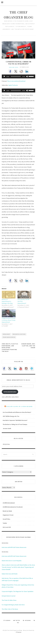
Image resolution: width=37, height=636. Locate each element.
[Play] (4, 76)
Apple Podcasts (13, 85)
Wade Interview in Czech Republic (12, 560)
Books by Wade (7, 511)
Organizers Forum (8, 515)
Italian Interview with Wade (9, 574)
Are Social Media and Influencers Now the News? (17, 412)
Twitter (5, 523)
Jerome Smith (7, 428)
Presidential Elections (19, 334)
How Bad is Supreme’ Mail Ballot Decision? (15, 420)
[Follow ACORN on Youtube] (20, 368)
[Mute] (27, 76)
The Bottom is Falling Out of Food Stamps (15, 424)
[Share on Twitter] (15, 71)
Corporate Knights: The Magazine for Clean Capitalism (17, 591)
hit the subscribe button (10, 392)
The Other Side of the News (10, 609)
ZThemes (18, 632)
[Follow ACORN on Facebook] (4, 368)
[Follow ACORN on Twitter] (9, 368)
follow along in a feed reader (19, 406)
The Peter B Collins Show (9, 600)
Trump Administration (9, 337)
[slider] (31, 76)
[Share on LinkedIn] (26, 71)
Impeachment (6, 334)
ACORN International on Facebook (13, 507)
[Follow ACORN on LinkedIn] (15, 368)
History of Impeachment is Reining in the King (7, 301)
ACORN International (9, 503)
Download (22, 81)
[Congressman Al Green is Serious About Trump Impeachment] (8, 313)
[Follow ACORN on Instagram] (26, 368)
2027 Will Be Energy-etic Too (11, 416)
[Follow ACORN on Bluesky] (31, 368)
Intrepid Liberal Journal (8, 596)
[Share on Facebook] (10, 71)
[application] (18, 76)
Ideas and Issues (13, 67)
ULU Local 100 (7, 527)
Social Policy (6, 519)
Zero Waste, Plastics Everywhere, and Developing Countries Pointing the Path (10, 347)
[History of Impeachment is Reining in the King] (8, 295)
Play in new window (13, 81)
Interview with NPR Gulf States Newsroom (14, 547)
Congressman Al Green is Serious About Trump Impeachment (8, 320)
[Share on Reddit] (21, 71)
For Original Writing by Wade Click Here (13, 605)
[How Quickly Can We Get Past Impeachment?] (24, 295)
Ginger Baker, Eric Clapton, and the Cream (28, 345)
